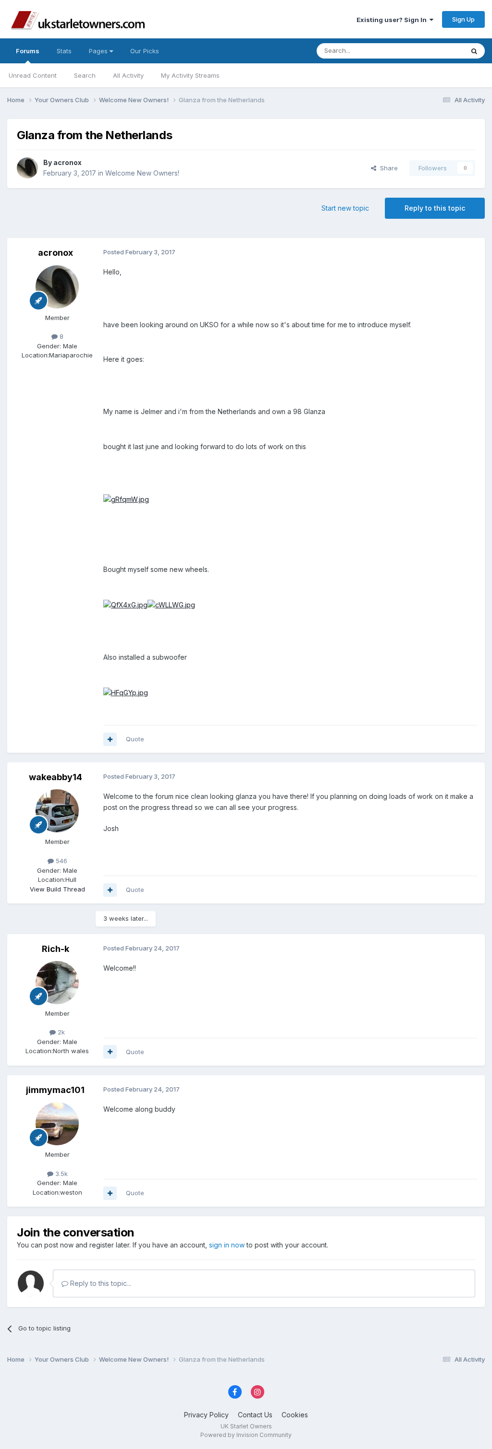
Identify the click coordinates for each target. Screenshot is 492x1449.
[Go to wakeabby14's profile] (57, 810)
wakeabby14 (55, 777)
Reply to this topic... (99, 1283)
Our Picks (144, 51)
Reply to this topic (435, 208)
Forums (27, 51)
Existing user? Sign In (393, 20)
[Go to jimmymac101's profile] (57, 1123)
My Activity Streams (190, 75)
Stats (64, 51)
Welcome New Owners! (142, 173)
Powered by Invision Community (246, 1434)
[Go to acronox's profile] (27, 167)
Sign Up (463, 19)
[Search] (474, 51)
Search (85, 75)
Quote (135, 739)
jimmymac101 (55, 1090)
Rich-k (55, 949)
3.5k (60, 1173)
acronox (67, 162)
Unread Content (33, 75)
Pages (99, 51)
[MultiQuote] (110, 739)
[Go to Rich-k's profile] (57, 982)
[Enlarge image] (126, 499)
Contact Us (255, 1415)
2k (60, 1032)
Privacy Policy (206, 1415)
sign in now (227, 1245)
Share (387, 168)
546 (60, 861)
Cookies (295, 1415)
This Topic (435, 50)
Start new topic (345, 208)
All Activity (128, 75)
